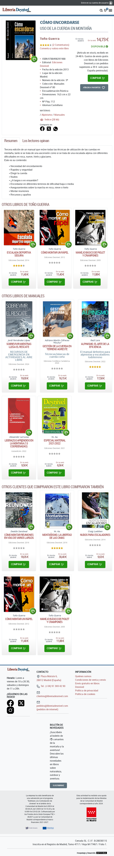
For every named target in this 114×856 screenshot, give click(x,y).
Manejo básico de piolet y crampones (90, 254)
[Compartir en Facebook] (42, 128)
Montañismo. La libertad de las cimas (57, 536)
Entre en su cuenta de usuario (95, 2)
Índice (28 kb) (52, 119)
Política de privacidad (86, 690)
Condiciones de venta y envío (90, 679)
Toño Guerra (50, 38)
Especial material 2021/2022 (55, 442)
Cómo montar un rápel (54, 252)
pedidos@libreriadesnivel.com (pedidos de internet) (52, 707)
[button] (101, 10)
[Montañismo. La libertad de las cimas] (57, 510)
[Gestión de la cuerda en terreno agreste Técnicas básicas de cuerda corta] (57, 319)
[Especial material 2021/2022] (54, 415)
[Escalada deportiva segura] (19, 227)
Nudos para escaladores (95, 534)
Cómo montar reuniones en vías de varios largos (19, 536)
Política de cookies (85, 694)
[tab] (11, 141)
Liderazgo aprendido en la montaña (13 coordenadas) (19, 443)
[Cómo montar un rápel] (54, 227)
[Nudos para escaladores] (95, 510)
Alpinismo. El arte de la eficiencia (95, 345)
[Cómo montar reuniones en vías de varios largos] (18, 510)
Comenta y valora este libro (54, 48)
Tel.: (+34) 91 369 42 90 (52, 686)
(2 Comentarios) (60, 44)
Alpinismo (47, 114)
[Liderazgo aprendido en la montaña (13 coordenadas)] (19, 415)
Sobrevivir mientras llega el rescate (18, 345)
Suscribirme (58, 785)
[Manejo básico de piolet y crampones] (90, 227)
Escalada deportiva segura (19, 254)
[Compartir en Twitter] (48, 128)
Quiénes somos (83, 676)
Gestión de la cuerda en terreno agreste (57, 348)
